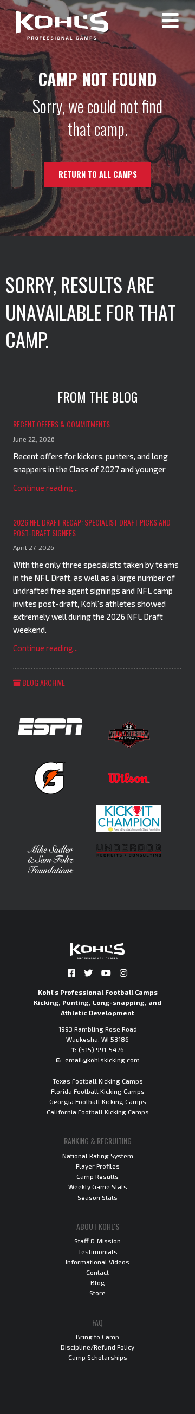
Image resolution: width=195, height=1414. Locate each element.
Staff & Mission (97, 1240)
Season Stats (97, 1197)
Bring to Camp (97, 1336)
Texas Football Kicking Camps (98, 1081)
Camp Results (97, 1176)
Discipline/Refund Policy (97, 1347)
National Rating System (97, 1155)
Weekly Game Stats (97, 1186)
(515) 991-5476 (101, 1049)
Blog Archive (43, 682)
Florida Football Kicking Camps (98, 1091)
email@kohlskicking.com (102, 1059)
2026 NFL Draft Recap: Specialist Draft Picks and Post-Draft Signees (92, 527)
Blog (97, 1282)
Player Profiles (98, 1166)
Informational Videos (97, 1262)
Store (97, 1292)
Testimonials (98, 1251)
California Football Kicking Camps (98, 1111)
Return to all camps (97, 174)
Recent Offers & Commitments (61, 424)
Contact (97, 1272)
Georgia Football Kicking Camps (97, 1101)
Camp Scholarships (97, 1357)
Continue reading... (45, 487)
